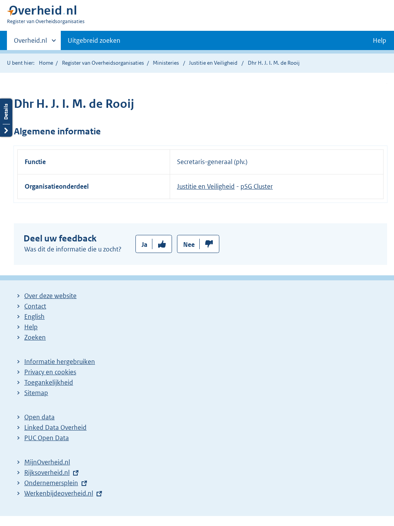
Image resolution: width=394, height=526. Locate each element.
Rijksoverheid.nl (47, 472)
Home (46, 62)
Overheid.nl (30, 43)
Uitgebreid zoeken (94, 40)
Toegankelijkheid (48, 382)
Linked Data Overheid (55, 427)
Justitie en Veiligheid (214, 62)
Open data (39, 417)
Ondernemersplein (51, 483)
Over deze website (50, 295)
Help (31, 327)
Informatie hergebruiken (59, 361)
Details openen (6, 118)
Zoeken (35, 337)
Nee (189, 244)
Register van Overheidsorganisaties (103, 62)
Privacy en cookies (50, 372)
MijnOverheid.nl (47, 462)
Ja (144, 244)
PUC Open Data (46, 438)
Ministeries (166, 62)
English (34, 316)
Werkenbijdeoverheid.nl (58, 493)
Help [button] (379, 40)
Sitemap (36, 393)
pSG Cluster (256, 186)
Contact (35, 306)
